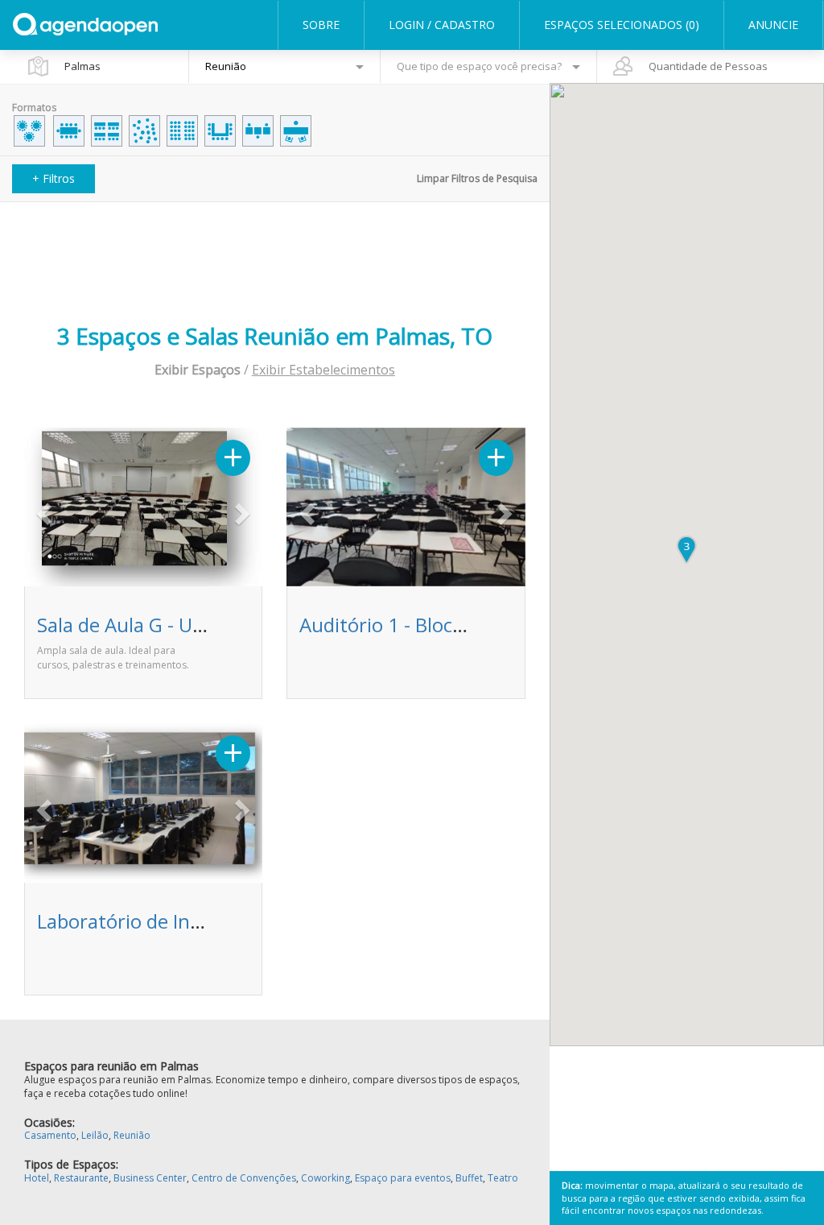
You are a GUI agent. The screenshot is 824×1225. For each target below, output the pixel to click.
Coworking (325, 1178)
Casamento (50, 1135)
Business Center (150, 1178)
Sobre (321, 24)
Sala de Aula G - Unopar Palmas (175, 624)
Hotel (36, 1178)
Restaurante (81, 1178)
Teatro (503, 1178)
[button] (42, 509)
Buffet (469, 1178)
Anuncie (773, 24)
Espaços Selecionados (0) (621, 24)
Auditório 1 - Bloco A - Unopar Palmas (465, 624)
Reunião (131, 1135)
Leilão (95, 1135)
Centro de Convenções (244, 1178)
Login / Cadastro (442, 24)
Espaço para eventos (403, 1178)
